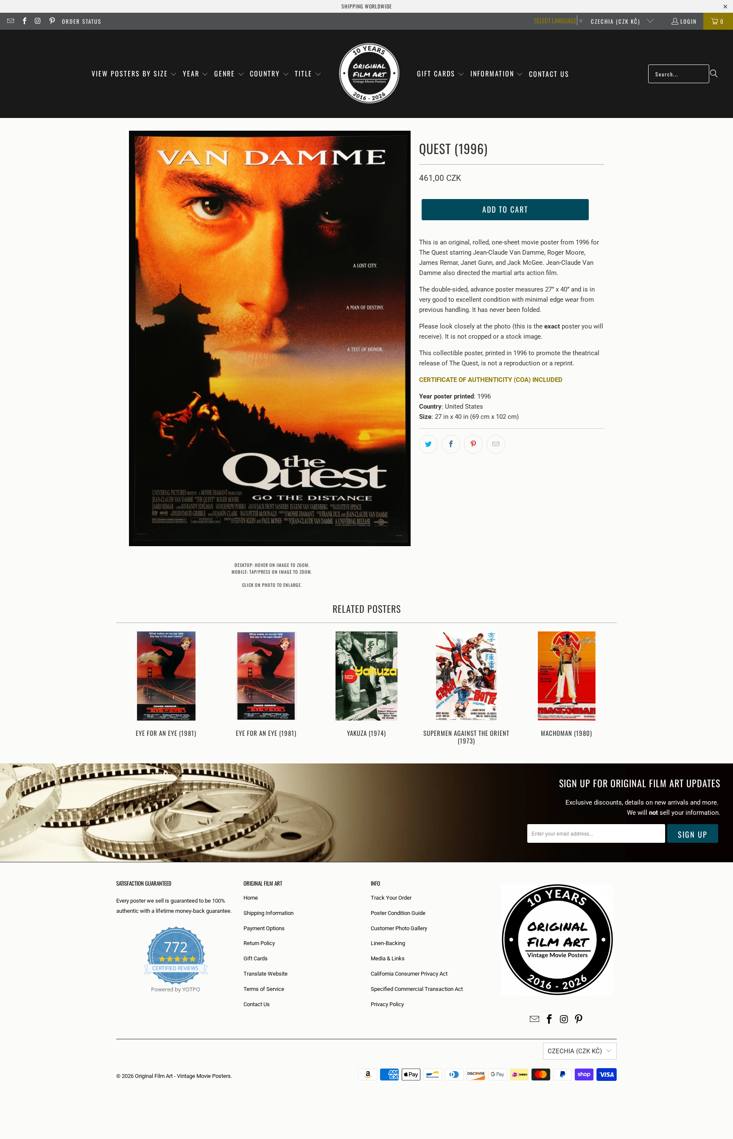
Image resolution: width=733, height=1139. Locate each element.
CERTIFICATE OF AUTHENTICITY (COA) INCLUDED (490, 380)
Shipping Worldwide (366, 6)
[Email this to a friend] (496, 444)
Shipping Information (268, 913)
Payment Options (264, 928)
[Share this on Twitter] (428, 444)
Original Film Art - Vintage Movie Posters (183, 1076)
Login (688, 21)
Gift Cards (255, 958)
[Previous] (128, 688)
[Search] (714, 74)
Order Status (81, 21)
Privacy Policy (387, 1004)
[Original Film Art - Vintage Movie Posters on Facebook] (24, 21)
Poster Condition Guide (398, 913)
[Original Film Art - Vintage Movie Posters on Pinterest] (51, 21)
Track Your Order (391, 898)
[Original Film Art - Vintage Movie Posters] (369, 74)
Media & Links (388, 958)
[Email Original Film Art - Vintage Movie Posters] (10, 21)
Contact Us (256, 1004)
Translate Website (265, 974)
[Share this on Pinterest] (473, 444)
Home (250, 898)
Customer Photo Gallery (399, 928)
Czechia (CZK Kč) (616, 21)
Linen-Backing (388, 943)
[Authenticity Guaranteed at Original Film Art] (117, 999)
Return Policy (259, 943)
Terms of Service (263, 989)
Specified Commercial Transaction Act (417, 989)
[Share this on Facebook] (451, 444)
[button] (134, 74)
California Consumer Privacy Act (409, 974)
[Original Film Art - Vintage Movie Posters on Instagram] (38, 21)
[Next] (604, 688)
